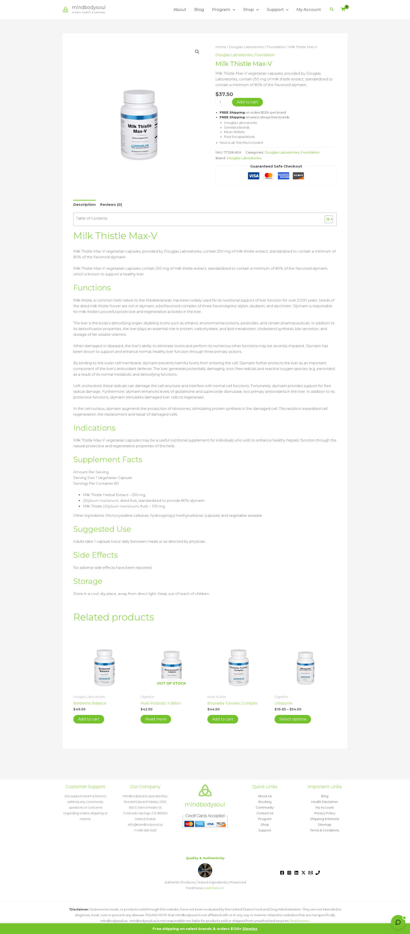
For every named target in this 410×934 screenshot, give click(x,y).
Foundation (276, 47)
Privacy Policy (324, 813)
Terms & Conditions (324, 830)
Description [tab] (84, 204)
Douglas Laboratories (246, 47)
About (179, 9)
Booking (264, 802)
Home (220, 47)
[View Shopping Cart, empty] (343, 9)
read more (211, 888)
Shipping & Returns (324, 819)
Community (265, 807)
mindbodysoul (89, 7)
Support (275, 9)
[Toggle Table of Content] (326, 219)
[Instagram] (289, 873)
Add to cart (247, 102)
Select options (292, 719)
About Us (265, 796)
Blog (199, 9)
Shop (248, 9)
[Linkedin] (296, 873)
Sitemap (324, 824)
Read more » (300, 921)
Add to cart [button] (88, 719)
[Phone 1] (318, 873)
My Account (309, 9)
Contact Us (264, 813)
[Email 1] (310, 873)
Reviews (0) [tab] (111, 204)
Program (221, 9)
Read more (155, 719)
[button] (232, 9)
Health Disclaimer (324, 802)
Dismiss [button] (249, 928)
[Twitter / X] (303, 873)
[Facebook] (282, 873)
